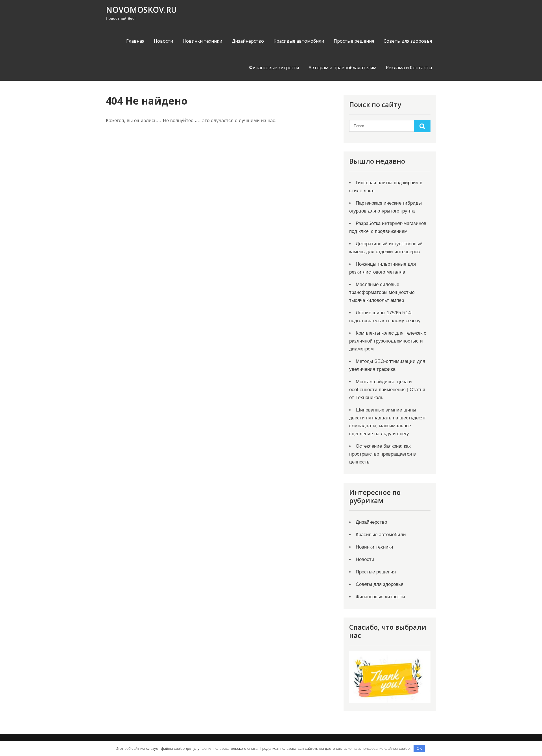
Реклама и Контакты (409, 67)
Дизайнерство (248, 41)
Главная (135, 41)
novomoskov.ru (141, 9)
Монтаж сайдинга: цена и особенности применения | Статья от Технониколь (387, 389)
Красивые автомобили (299, 41)
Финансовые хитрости (274, 67)
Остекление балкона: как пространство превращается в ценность (382, 454)
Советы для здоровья (408, 41)
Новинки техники (202, 41)
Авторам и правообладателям (342, 67)
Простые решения (354, 41)
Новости (163, 41)
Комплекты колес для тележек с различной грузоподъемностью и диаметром (387, 341)
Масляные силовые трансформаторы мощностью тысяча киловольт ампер (382, 292)
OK (419, 748)
